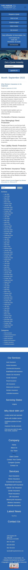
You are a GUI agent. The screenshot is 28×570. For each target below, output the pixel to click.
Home (14, 445)
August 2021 (7, 304)
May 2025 (6, 220)
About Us (14, 448)
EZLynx (22, 560)
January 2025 (7, 228)
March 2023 (7, 269)
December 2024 (8, 229)
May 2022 (6, 287)
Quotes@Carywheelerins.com (15, 551)
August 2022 (7, 282)
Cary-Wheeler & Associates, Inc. (14, 558)
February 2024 (8, 248)
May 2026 (6, 198)
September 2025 (8, 213)
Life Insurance (10, 384)
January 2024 (7, 250)
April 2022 (6, 289)
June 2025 (7, 218)
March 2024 (7, 246)
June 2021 (7, 308)
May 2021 (6, 310)
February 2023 (8, 271)
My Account (14, 30)
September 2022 (8, 280)
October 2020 (7, 323)
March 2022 (7, 291)
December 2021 (8, 297)
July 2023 (6, 261)
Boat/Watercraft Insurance (14, 371)
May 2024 (6, 243)
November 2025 (8, 209)
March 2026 (7, 201)
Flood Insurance (11, 381)
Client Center (14, 26)
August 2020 (7, 327)
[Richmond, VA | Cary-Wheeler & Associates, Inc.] (9, 7)
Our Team (14, 451)
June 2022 (7, 285)
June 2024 (7, 241)
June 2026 (7, 196)
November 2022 (8, 276)
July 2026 (6, 194)
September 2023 (8, 257)
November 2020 (8, 321)
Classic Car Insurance (13, 374)
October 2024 (7, 233)
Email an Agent (14, 22)
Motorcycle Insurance (9, 340)
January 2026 (7, 205)
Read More (14, 515)
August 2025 (7, 215)
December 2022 (8, 274)
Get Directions (14, 44)
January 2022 (7, 295)
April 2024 (6, 244)
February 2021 (8, 315)
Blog (14, 454)
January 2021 (7, 317)
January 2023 (7, 272)
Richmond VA (13, 182)
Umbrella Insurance (9, 344)
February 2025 (8, 226)
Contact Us (14, 465)
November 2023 (8, 254)
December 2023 (8, 252)
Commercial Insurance (10, 334)
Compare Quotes (14, 462)
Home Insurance (8, 338)
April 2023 (6, 267)
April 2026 (6, 200)
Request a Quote (14, 14)
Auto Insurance (8, 333)
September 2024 (8, 235)
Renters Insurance (10, 180)
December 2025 (8, 207)
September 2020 (8, 325)
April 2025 (6, 222)
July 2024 (6, 239)
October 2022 (7, 278)
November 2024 (8, 231)
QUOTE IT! (14, 70)
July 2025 (6, 216)
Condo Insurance (8, 336)
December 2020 (8, 319)
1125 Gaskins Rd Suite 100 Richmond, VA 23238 (13, 537)
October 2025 (7, 211)
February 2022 (8, 293)
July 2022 (6, 284)
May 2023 (6, 265)
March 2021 (7, 313)
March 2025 (7, 224)
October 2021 (7, 300)
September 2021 (8, 302)
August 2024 (7, 237)
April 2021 (6, 312)
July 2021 (6, 306)
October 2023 (7, 256)
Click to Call (14, 18)
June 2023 (7, 263)
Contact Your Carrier (14, 459)
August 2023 (7, 259)
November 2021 (8, 299)
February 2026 (8, 203)
